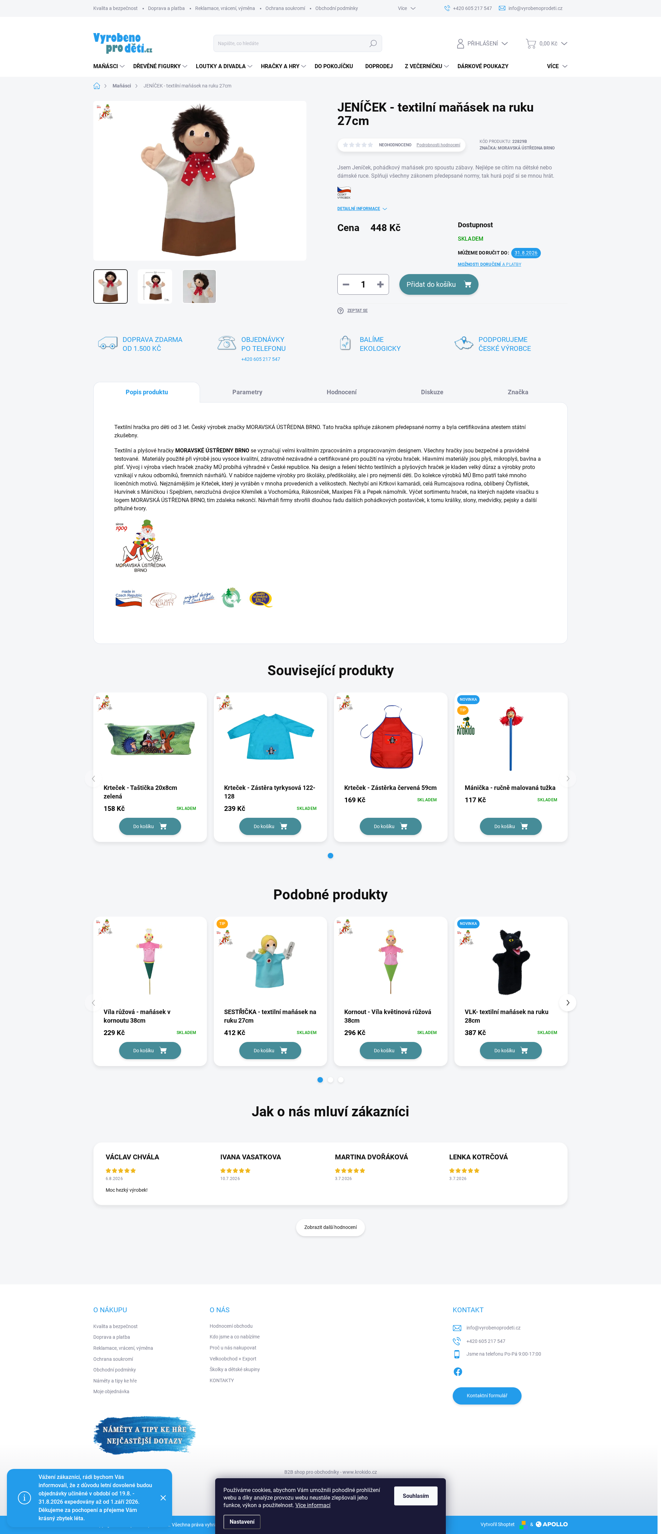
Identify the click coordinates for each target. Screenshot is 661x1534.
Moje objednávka (111, 1391)
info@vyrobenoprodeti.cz (493, 1327)
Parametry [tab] (247, 392)
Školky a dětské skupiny (235, 1369)
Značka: (517, 148)
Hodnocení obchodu (231, 1326)
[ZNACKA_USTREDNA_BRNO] (150, 738)
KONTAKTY (222, 1380)
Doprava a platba (166, 8)
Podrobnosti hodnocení (438, 145)
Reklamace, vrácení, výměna (225, 8)
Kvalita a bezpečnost (115, 8)
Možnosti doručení (489, 264)
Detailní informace (358, 208)
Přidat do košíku (431, 284)
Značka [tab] (518, 392)
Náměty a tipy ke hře (115, 1381)
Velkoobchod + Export (233, 1358)
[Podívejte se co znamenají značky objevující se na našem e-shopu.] (194, 597)
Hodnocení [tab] (342, 392)
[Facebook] (458, 1370)
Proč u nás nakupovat (233, 1347)
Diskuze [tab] (432, 392)
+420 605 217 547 (260, 359)
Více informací (312, 1505)
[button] (330, 856)
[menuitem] (109, 66)
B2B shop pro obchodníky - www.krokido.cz (330, 1472)
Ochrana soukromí (285, 8)
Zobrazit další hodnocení (330, 1227)
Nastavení (242, 1522)
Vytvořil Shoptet (498, 1524)
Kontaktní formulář (487, 1395)
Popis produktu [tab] (147, 392)
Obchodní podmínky (336, 8)
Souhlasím (416, 1496)
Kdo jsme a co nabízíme (235, 1336)
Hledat (373, 43)
